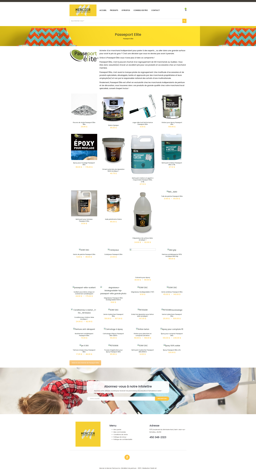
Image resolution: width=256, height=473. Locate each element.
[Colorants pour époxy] (143, 250)
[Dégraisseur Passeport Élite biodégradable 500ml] (113, 287)
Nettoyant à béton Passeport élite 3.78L (172, 164)
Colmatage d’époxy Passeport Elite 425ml (113, 334)
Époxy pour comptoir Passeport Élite (172, 334)
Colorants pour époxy (142, 277)
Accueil (103, 10)
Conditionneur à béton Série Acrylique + (84, 318)
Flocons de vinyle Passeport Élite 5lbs (84, 123)
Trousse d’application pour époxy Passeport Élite (113, 351)
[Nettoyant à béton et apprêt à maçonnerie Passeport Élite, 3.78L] (143, 135)
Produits (114, 10)
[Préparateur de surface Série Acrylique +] (143, 192)
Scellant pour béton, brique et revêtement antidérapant (84, 293)
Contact (155, 10)
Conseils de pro (141, 10)
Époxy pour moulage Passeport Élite (84, 164)
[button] (185, 10)
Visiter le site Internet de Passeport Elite (85, 363)
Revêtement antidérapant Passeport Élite (84, 334)
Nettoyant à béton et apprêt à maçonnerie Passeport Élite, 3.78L (142, 180)
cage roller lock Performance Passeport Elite (142, 123)
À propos (126, 10)
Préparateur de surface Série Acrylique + (143, 239)
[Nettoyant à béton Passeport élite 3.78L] (172, 135)
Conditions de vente (121, 435)
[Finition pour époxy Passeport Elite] (172, 95)
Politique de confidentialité (123, 439)
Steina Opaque (113, 125)
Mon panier (117, 430)
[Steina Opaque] (113, 95)
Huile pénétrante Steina (113, 219)
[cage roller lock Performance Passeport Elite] (143, 95)
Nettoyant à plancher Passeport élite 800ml (143, 351)
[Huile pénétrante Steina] (113, 192)
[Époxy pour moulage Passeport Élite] (84, 135)
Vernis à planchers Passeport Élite (113, 315)
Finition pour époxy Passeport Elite (172, 123)
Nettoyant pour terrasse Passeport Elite (84, 220)
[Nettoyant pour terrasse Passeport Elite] (84, 192)
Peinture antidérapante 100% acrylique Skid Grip (172, 255)
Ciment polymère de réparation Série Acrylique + (113, 170)
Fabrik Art (153, 468)
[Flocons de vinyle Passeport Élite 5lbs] (84, 95)
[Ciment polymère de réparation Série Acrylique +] (113, 135)
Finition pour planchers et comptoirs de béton (143, 334)
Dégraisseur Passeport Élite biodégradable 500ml (113, 299)
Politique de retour (120, 437)
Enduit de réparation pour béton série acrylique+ (142, 315)
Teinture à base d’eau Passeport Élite (84, 351)
